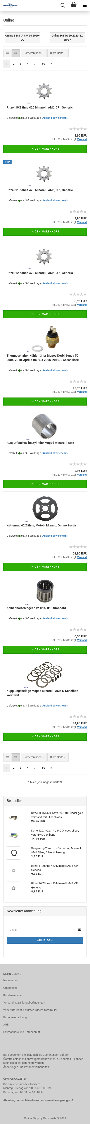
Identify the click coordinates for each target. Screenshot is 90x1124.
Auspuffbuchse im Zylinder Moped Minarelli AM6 (40, 442)
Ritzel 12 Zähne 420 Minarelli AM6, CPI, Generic (40, 273)
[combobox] (34, 53)
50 (43, 63)
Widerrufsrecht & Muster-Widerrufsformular (30, 1010)
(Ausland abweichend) (55, 117)
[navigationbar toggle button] (84, 5)
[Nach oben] (78, 1117)
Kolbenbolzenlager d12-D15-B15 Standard (36, 608)
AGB (6, 1024)
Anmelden (45, 940)
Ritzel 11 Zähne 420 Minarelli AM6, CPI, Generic (40, 190)
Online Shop (31, 1118)
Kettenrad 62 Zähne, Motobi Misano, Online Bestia (41, 525)
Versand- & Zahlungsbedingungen (24, 1002)
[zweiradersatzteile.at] (8, 5)
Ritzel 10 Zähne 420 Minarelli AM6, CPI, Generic (40, 107)
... (35, 63)
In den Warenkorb (45, 148)
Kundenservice (12, 995)
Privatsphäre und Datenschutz (21, 1032)
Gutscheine (10, 987)
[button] (7, 53)
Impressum (10, 980)
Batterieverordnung (15, 1017)
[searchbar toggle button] (62, 5)
